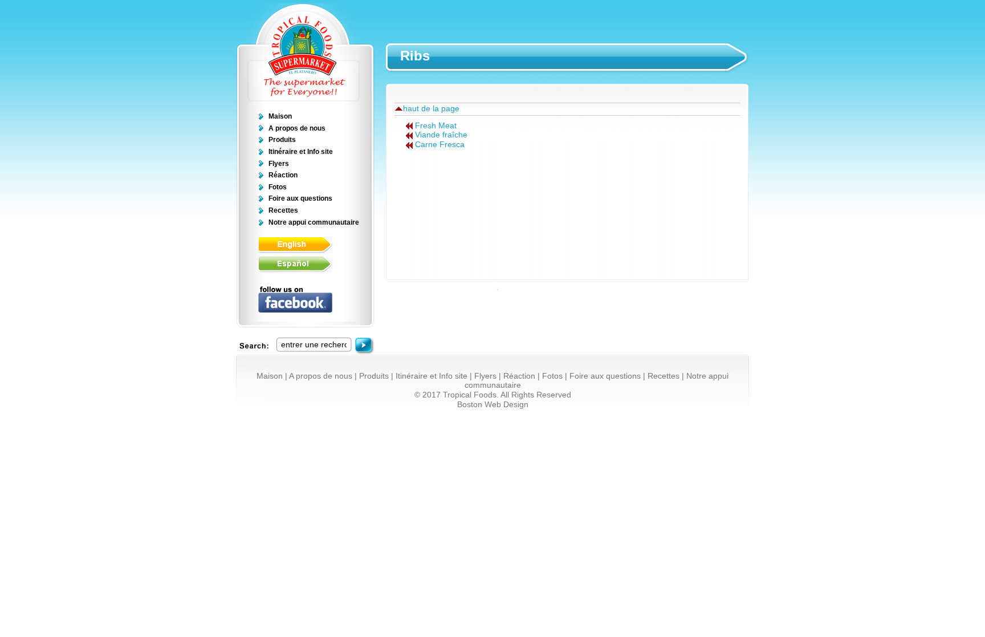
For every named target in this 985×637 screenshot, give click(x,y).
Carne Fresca (440, 144)
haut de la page (431, 108)
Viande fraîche (441, 135)
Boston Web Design (492, 404)
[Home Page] (305, 99)
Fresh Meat (436, 125)
